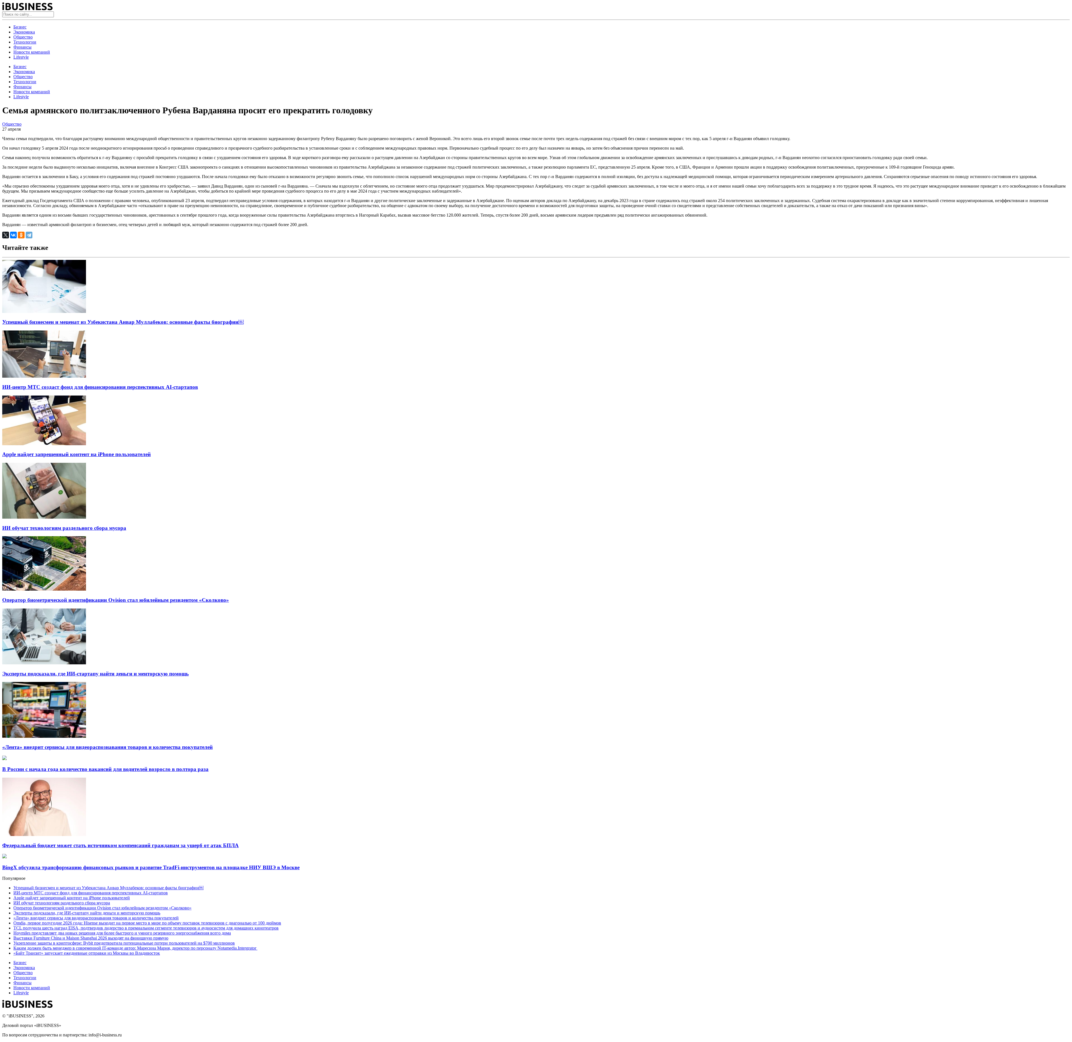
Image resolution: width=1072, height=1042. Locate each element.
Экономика (24, 32)
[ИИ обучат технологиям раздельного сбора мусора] (44, 517)
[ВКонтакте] (13, 235)
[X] (5, 235)
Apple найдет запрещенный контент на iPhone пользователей (76, 454)
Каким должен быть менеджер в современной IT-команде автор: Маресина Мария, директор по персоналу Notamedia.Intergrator (135, 948)
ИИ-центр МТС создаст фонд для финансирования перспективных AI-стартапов (100, 387)
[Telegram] (29, 235)
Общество (23, 37)
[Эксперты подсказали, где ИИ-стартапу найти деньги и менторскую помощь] (44, 662)
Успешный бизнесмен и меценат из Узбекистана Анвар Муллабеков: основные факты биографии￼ (123, 322)
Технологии (24, 42)
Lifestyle (21, 57)
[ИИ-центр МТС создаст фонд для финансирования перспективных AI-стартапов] (44, 376)
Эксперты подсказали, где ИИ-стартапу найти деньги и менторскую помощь (95, 674)
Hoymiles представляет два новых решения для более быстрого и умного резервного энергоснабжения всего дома (122, 933)
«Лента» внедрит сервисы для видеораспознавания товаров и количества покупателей (107, 747)
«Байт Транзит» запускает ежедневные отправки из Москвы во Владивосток (86, 953)
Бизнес (20, 27)
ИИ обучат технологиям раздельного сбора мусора (64, 528)
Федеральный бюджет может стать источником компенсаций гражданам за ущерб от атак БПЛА (120, 845)
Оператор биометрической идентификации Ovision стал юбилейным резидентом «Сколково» (115, 600)
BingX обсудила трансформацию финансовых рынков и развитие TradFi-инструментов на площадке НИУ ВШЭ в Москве (151, 867)
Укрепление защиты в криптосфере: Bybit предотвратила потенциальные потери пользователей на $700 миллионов (124, 943)
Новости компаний (31, 52)
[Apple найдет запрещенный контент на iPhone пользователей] (44, 443)
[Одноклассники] (21, 235)
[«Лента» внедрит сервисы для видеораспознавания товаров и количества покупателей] (44, 736)
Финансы (22, 47)
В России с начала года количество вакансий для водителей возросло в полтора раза (105, 769)
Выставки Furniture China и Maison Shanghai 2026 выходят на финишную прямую (90, 938)
